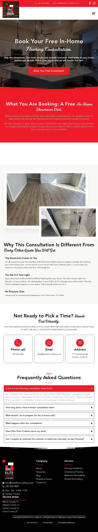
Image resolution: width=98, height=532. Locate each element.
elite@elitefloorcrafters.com (49, 354)
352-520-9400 (18, 354)
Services (68, 461)
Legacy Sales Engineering (76, 517)
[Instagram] (94, 3)
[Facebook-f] (89, 3)
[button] (93, 13)
